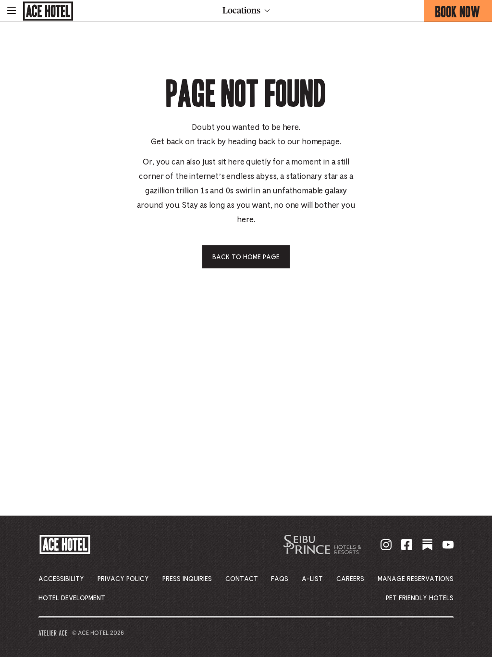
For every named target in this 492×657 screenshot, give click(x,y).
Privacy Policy (123, 579)
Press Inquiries (187, 579)
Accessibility (61, 579)
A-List (312, 579)
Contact (241, 579)
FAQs (279, 579)
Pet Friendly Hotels (420, 598)
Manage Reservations (416, 579)
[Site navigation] (11, 11)
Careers (350, 579)
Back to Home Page (246, 257)
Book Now (463, 12)
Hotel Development (71, 598)
